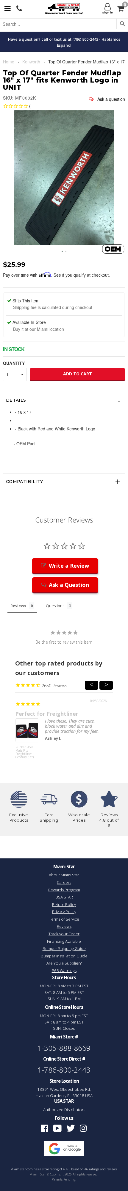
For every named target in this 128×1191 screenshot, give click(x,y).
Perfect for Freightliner (46, 713)
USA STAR (64, 897)
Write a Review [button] (69, 565)
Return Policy (64, 904)
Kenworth (31, 62)
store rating (50, 1169)
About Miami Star (64, 875)
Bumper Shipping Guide (64, 948)
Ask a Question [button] (69, 584)
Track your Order (64, 933)
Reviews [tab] (18, 605)
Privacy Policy (64, 911)
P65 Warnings (64, 970)
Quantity (14, 363)
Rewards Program (64, 890)
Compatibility (24, 481)
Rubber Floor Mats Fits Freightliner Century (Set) (24, 752)
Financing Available (64, 941)
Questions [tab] (55, 605)
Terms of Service (64, 919)
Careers (64, 882)
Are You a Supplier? (64, 963)
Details (16, 400)
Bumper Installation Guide (64, 956)
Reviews (64, 926)
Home (8, 62)
